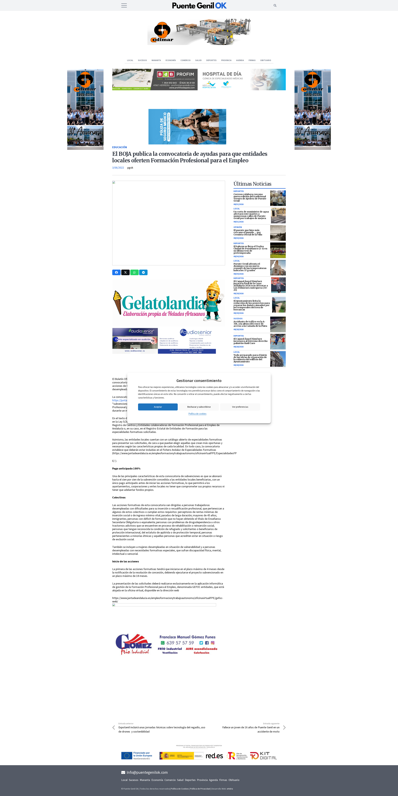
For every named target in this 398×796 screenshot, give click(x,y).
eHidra (230, 788)
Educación (119, 147)
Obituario (234, 780)
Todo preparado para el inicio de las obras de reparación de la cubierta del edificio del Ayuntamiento (250, 358)
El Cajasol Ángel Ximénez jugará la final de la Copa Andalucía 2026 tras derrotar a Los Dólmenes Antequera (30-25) (251, 285)
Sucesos (238, 318)
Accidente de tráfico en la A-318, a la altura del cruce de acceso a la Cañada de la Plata (250, 323)
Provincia (202, 780)
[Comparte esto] (116, 272)
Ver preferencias (240, 407)
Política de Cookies (180, 788)
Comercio (170, 780)
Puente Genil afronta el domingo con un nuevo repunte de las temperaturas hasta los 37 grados (250, 267)
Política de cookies (197, 413)
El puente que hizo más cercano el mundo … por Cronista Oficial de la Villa (248, 232)
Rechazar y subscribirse (199, 407)
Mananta (145, 780)
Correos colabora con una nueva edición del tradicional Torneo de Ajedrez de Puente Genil (250, 197)
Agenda (213, 780)
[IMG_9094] (164, 629)
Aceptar (158, 407)
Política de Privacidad (200, 788)
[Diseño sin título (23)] (243, 89)
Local (237, 208)
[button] (124, 5)
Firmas (223, 780)
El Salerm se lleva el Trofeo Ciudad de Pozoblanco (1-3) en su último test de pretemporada (250, 249)
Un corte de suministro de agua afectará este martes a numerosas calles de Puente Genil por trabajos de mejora (251, 215)
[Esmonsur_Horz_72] (199, 44)
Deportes (239, 191)
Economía (157, 780)
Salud (180, 780)
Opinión (238, 227)
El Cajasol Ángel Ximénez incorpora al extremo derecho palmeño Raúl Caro (251, 341)
